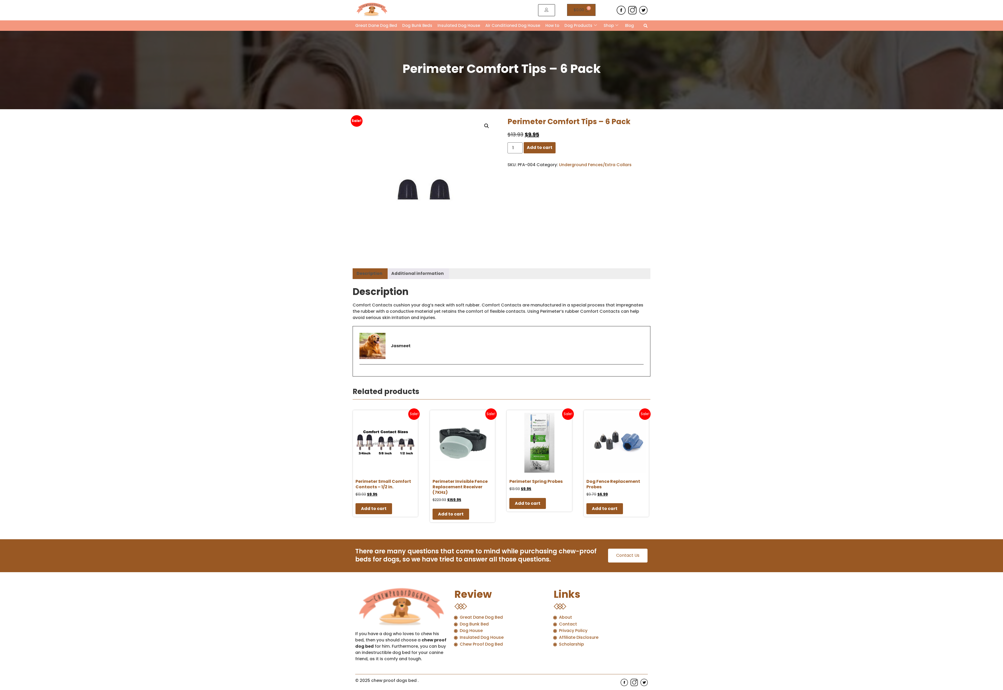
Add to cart (539, 147)
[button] (486, 126)
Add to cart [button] (374, 509)
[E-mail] (362, 373)
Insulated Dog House (459, 25)
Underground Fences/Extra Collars (595, 165)
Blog (629, 25)
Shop (609, 25)
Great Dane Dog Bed (376, 25)
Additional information (417, 273)
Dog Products (578, 25)
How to (552, 25)
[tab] (369, 273)
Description (369, 273)
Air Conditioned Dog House (512, 25)
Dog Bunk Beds (417, 25)
